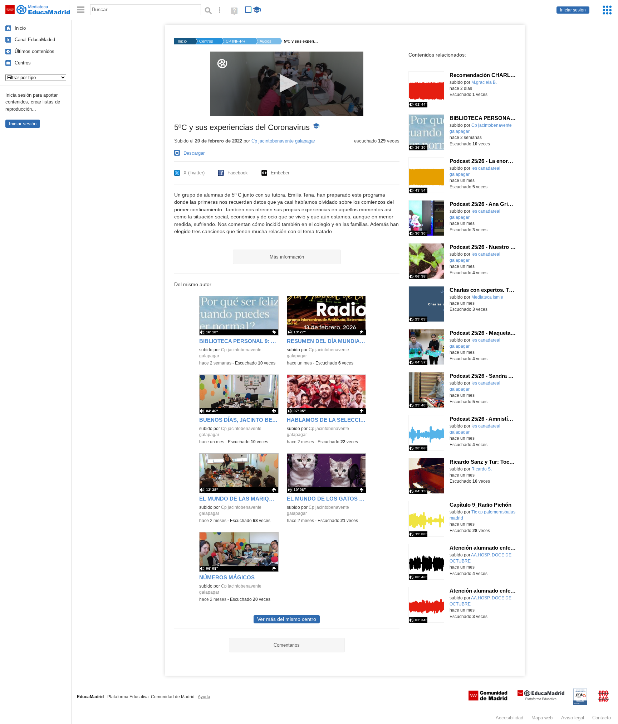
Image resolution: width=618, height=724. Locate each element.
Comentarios (287, 645)
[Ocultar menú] (81, 9)
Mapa (542, 717)
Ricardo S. (481, 469)
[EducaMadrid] (541, 699)
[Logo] (222, 63)
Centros (23, 63)
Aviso (572, 717)
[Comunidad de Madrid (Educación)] (487, 699)
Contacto (601, 717)
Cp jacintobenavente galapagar (283, 141)
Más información (287, 257)
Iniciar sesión (573, 10)
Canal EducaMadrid (35, 39)
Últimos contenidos (34, 51)
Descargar (194, 153)
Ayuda (204, 696)
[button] (286, 83)
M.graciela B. (484, 82)
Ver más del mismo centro (286, 619)
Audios (265, 41)
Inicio (20, 28)
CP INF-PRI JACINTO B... (236, 41)
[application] (286, 84)
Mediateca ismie (487, 297)
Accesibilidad (509, 717)
